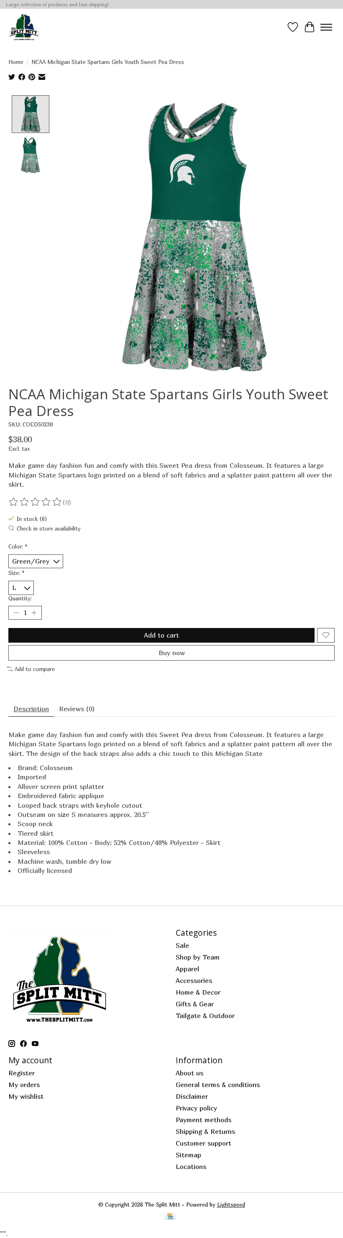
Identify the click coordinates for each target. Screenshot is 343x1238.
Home (15, 62)
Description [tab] (31, 709)
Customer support (203, 1143)
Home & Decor (198, 992)
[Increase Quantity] (33, 612)
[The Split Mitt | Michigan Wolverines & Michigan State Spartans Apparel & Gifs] (24, 27)
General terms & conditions (218, 1084)
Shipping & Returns (205, 1131)
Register (21, 1073)
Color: (18, 546)
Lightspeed (231, 1204)
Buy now (172, 652)
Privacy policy (196, 1108)
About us (189, 1073)
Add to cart (161, 635)
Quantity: (20, 598)
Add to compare (35, 669)
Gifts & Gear (195, 1004)
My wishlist (26, 1096)
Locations (191, 1166)
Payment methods (203, 1119)
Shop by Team (198, 957)
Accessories (194, 980)
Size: (16, 572)
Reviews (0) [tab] (77, 709)
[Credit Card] (170, 1217)
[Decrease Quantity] (16, 612)
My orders (24, 1084)
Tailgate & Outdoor (205, 1015)
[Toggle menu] (326, 27)
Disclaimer (192, 1096)
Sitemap (188, 1155)
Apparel (187, 969)
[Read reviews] (35, 502)
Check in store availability (49, 529)
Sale (182, 945)
